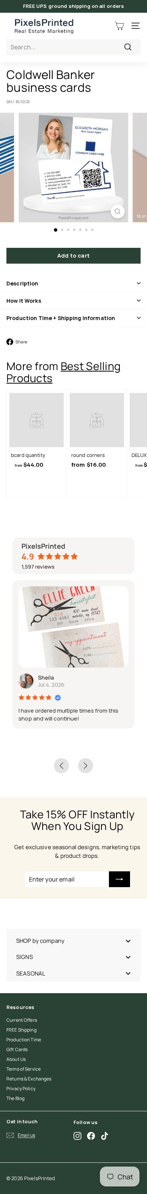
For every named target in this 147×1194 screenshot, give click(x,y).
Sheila (46, 677)
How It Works (23, 300)
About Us (16, 1059)
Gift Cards (17, 1049)
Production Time (23, 1039)
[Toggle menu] (128, 941)
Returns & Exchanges (28, 1079)
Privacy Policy (20, 1088)
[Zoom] (117, 211)
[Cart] (119, 26)
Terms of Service (23, 1069)
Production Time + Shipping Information (60, 318)
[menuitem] (73, 941)
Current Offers (21, 1020)
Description (22, 283)
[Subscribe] (119, 879)
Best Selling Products (63, 372)
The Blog (15, 1098)
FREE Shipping (21, 1030)
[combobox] (73, 47)
